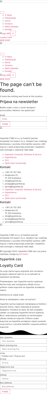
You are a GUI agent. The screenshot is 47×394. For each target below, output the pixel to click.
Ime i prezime (6, 337)
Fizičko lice (7, 356)
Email (2, 115)
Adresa (3, 375)
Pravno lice (20, 356)
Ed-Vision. (23, 254)
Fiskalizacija (10, 18)
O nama (8, 15)
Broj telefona (6, 383)
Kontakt (8, 29)
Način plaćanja (11, 26)
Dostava (8, 23)
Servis (7, 21)
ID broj (3, 359)
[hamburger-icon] (2, 12)
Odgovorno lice (7, 367)
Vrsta (2, 353)
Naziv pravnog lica (8, 345)
